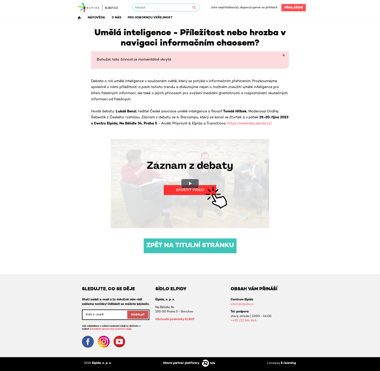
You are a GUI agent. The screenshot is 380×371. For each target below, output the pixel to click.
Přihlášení (293, 7)
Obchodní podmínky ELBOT (175, 319)
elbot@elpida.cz (242, 304)
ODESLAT (138, 314)
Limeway (281, 363)
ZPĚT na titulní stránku (190, 246)
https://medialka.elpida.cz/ (249, 123)
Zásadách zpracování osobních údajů (110, 329)
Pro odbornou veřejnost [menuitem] (150, 17)
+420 (235, 320)
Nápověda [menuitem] (96, 17)
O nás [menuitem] (116, 17)
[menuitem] (79, 17)
